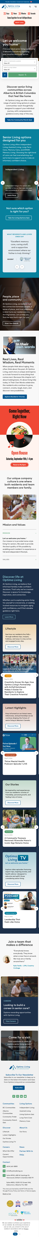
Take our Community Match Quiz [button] (19, 120)
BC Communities (9, 1108)
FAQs (22, 1155)
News (22, 1147)
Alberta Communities (8, 1112)
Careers (6, 1147)
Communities (8, 1104)
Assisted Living (25, 1111)
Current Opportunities (8, 1155)
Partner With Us (26, 1151)
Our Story (23, 1132)
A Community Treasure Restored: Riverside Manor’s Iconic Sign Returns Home (17, 840)
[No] (20, 1234)
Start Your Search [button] (11, 323)
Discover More (13, 647)
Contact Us (19, 1053)
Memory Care (25, 1121)
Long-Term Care (26, 1118)
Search (21, 75)
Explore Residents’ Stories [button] (15, 397)
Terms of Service (26, 1191)
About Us (23, 1128)
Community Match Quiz (10, 1121)
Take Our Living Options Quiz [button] (19, 218)
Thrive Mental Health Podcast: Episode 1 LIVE (16, 762)
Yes (15, 1234)
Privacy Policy (12, 1191)
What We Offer (8, 1151)
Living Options (26, 1104)
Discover (6, 1128)
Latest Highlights (10, 755)
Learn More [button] (9, 617)
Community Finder (10, 1117)
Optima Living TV (11, 913)
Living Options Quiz (27, 1114)
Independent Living (27, 1108)
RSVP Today (19, 22)
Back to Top (7, 1194)
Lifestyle (8, 676)
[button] (3, 183)
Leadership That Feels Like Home (12, 920)
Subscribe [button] (19, 1088)
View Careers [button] (11, 1021)
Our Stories (9, 831)
